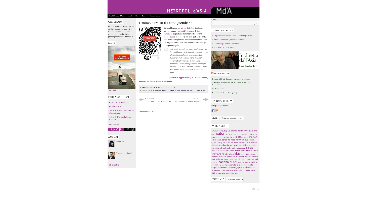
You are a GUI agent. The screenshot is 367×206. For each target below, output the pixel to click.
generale (252, 145)
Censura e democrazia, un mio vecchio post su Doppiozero (231, 84)
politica (253, 162)
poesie (247, 162)
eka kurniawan (174, 90)
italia (256, 151)
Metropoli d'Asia (148, 87)
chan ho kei (230, 137)
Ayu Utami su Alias (116, 106)
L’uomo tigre (189, 31)
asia (213, 134)
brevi (250, 134)
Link (173, 87)
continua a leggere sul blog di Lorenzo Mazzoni (188, 78)
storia (252, 168)
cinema (245, 137)
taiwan (214, 170)
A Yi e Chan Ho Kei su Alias (119, 102)
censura (221, 137)
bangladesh (242, 134)
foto (246, 145)
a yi (227, 134)
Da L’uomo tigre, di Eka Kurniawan (188, 101)
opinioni (243, 159)
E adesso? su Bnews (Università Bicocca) (228, 40)
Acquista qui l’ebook (164, 81)
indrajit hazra (240, 151)
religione (240, 165)
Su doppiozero (218, 89)
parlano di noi (199, 90)
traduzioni (241, 170)
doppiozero (238, 142)
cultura (251, 140)
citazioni (253, 137)
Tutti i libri (112, 90)
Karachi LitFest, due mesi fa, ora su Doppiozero (231, 79)
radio (234, 165)
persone (241, 162)
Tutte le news (113, 124)
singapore (237, 167)
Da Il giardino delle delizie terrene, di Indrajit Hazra (232, 36)
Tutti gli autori (113, 165)
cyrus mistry (216, 142)
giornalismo (216, 148)
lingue (243, 154)
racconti (228, 165)
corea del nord (228, 140)
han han (225, 148)
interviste (249, 151)
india (248, 147)
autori (164, 90)
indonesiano (169, 37)
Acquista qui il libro (147, 81)
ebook (245, 142)
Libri (136, 16)
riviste (250, 165)
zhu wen (234, 173)
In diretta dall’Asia (222, 74)
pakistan (250, 159)
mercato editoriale (227, 157)
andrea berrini (237, 131)
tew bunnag (222, 170)
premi (214, 165)
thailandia (232, 170)
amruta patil (224, 131)
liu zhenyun (251, 154)
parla (180, 31)
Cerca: (214, 20)
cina (239, 136)
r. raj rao (221, 165)
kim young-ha (217, 154)
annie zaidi (248, 131)
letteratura (229, 154)
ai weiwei (215, 131)
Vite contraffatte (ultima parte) (224, 93)
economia (253, 142)
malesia (214, 157)
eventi (235, 145)
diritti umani (228, 142)
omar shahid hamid (232, 159)
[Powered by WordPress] (253, 189)
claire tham (216, 140)
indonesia (185, 90)
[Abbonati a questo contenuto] (212, 73)
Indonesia (146, 90)
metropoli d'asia (243, 157)
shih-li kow (228, 168)
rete (245, 165)
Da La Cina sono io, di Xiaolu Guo (158, 101)
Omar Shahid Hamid (124, 153)
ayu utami (233, 134)
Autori (130, 16)
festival (242, 145)
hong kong (234, 148)
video (248, 170)
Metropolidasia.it (155, 16)
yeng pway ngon (222, 173)
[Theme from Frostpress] (258, 189)
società (246, 167)
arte (255, 131)
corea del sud (242, 140)
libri (191, 90)
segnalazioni (217, 168)
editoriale (215, 145)
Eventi (144, 16)
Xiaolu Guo (120, 141)
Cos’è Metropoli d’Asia (116, 16)
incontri (242, 148)
